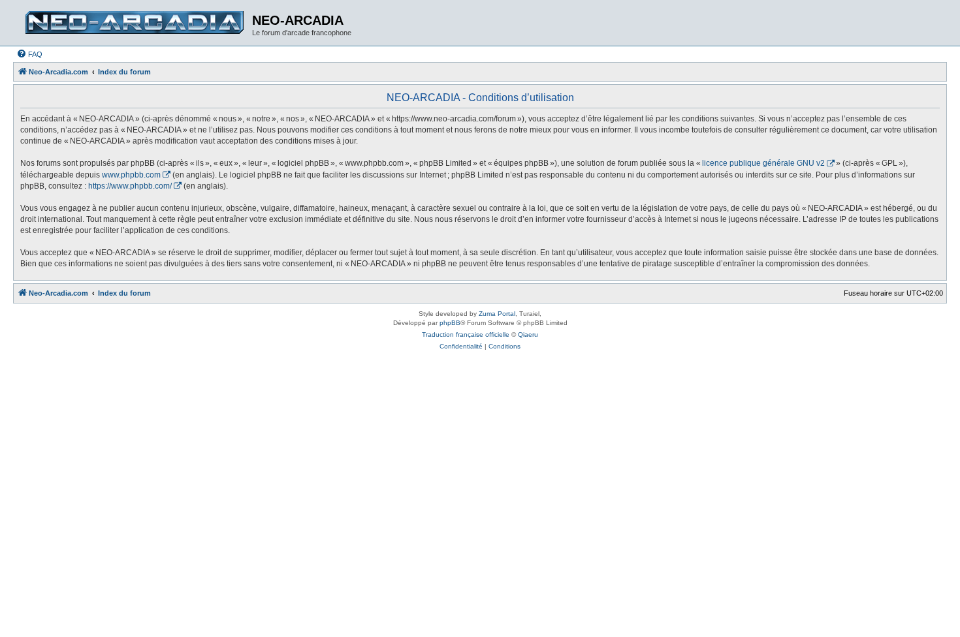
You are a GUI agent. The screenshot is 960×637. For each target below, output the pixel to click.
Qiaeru (528, 334)
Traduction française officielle (465, 334)
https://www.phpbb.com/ (130, 186)
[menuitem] (29, 54)
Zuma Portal (497, 313)
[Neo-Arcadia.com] (134, 22)
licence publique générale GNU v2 (763, 163)
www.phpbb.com (131, 174)
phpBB (450, 322)
